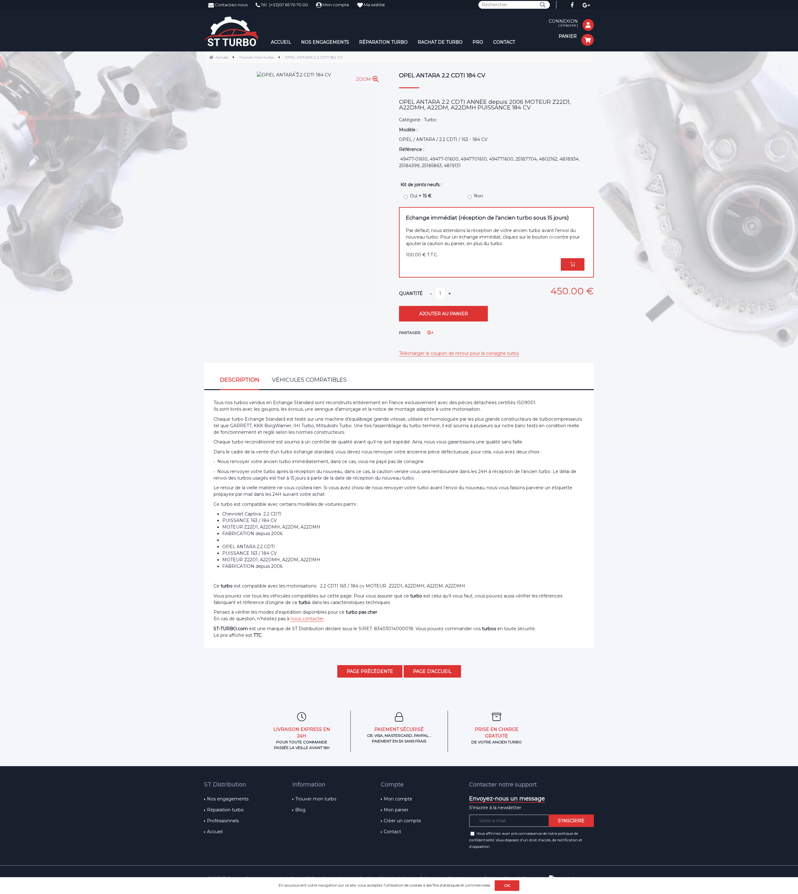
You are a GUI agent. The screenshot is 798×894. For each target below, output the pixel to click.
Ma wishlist (374, 4)
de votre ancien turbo (496, 735)
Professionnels (223, 821)
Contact (392, 831)
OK (507, 885)
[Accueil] (231, 31)
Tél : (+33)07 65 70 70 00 (284, 4)
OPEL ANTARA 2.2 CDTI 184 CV (442, 75)
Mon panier (396, 810)
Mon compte (335, 4)
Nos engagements (227, 799)
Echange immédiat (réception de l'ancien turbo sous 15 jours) (487, 218)
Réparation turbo (225, 810)
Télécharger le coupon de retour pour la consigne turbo (459, 353)
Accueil (215, 831)
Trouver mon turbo (315, 799)
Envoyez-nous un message (507, 798)
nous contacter (307, 618)
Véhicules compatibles (309, 379)
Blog (300, 810)
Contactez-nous (231, 4)
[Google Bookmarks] (430, 332)
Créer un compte (402, 821)
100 (422, 255)
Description (239, 379)
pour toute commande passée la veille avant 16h (301, 738)
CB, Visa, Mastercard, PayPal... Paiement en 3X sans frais (399, 735)
